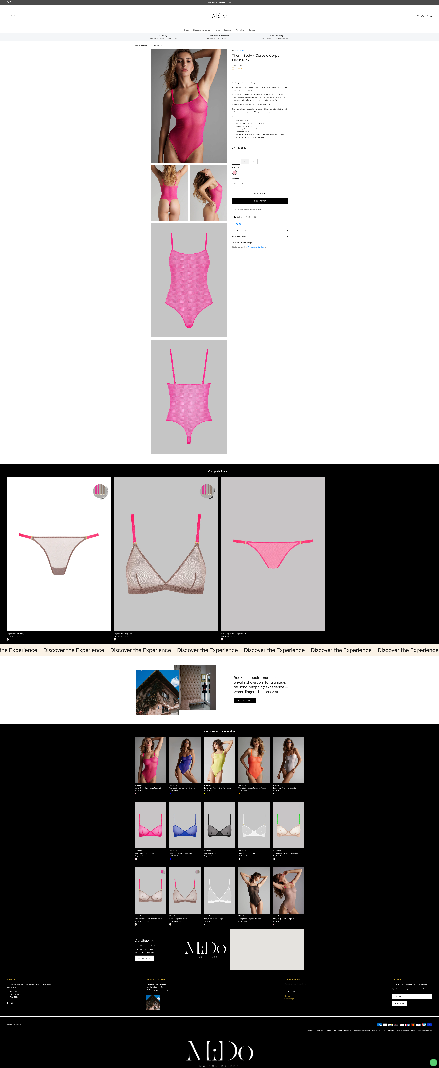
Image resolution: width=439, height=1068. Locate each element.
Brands (217, 30)
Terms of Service (331, 1030)
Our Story (13, 991)
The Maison (240, 30)
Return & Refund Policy (345, 1030)
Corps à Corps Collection (219, 731)
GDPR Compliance (389, 1030)
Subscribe (399, 1003)
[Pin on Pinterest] (240, 224)
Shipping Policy (376, 1030)
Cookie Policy (320, 1030)
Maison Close (239, 50)
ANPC (413, 1030)
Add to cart (260, 193)
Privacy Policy (421, 989)
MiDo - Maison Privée (17, 1024)
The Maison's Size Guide (256, 247)
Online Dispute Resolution (425, 1030)
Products (227, 30)
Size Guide (288, 996)
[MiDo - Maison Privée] (219, 15)
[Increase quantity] (243, 183)
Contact (252, 30)
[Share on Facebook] (237, 224)
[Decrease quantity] (234, 183)
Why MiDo (14, 997)
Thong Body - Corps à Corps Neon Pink (151, 45)
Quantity (235, 179)
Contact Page (289, 999)
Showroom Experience (201, 30)
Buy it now (260, 201)
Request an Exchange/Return (362, 1030)
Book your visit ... (245, 700)
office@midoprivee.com (295, 989)
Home (186, 30)
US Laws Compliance (403, 1030)
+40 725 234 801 (292, 991)
